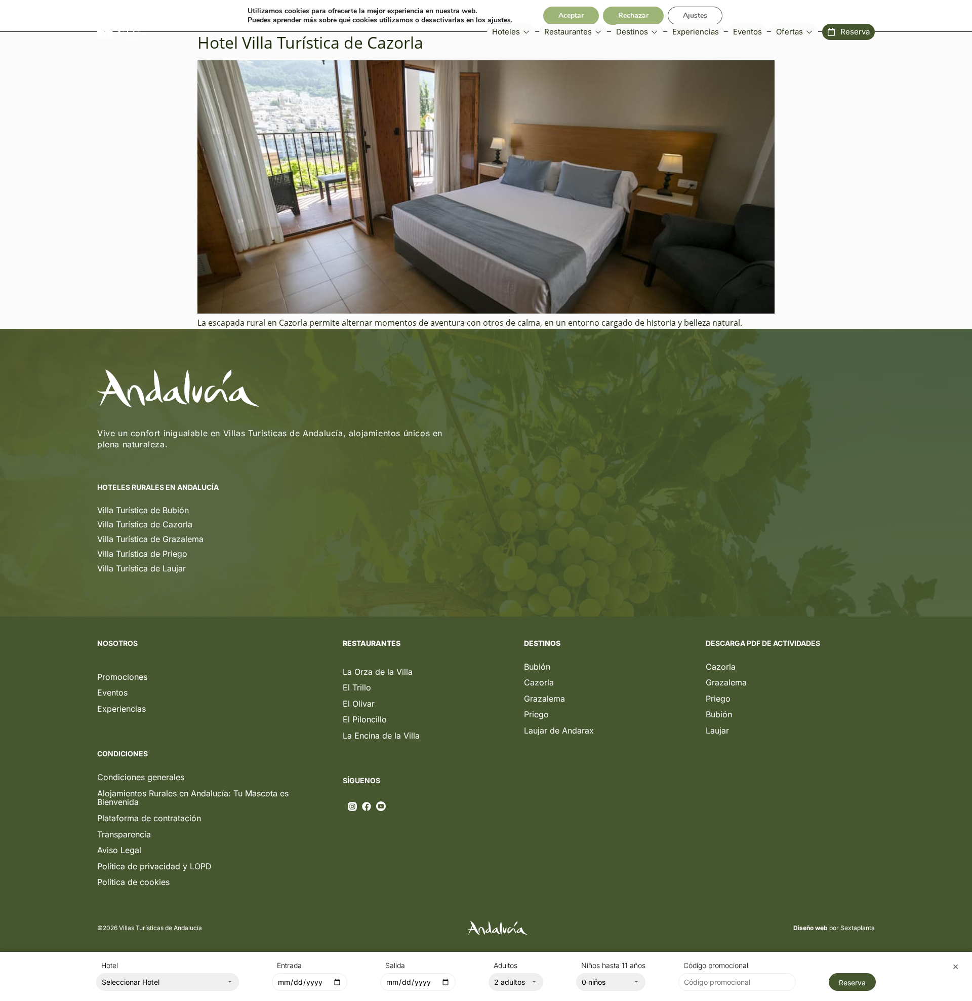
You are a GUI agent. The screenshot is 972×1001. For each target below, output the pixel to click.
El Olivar (359, 704)
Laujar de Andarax (559, 730)
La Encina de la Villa (381, 735)
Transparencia (124, 834)
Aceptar (571, 15)
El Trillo (357, 687)
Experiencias (121, 709)
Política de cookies (133, 882)
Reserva (852, 982)
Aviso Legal (119, 850)
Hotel (109, 966)
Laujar (717, 730)
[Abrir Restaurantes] (598, 32)
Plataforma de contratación (149, 818)
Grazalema (544, 699)
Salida (395, 966)
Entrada (289, 966)
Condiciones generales (140, 777)
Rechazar (633, 15)
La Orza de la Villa (378, 672)
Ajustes (695, 15)
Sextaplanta (857, 928)
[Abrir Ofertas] (809, 32)
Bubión (537, 667)
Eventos (112, 692)
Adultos (505, 966)
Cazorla (539, 682)
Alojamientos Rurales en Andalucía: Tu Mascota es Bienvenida (193, 797)
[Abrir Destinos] (654, 32)
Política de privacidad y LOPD (154, 866)
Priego (536, 714)
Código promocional (715, 966)
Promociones (122, 677)
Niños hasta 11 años (613, 966)
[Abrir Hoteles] (526, 32)
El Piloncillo (365, 719)
